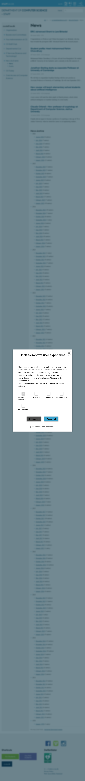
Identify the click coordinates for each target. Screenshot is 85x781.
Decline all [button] (34, 419)
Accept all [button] (51, 419)
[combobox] (69, 353)
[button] (42, 426)
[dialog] (42, 391)
